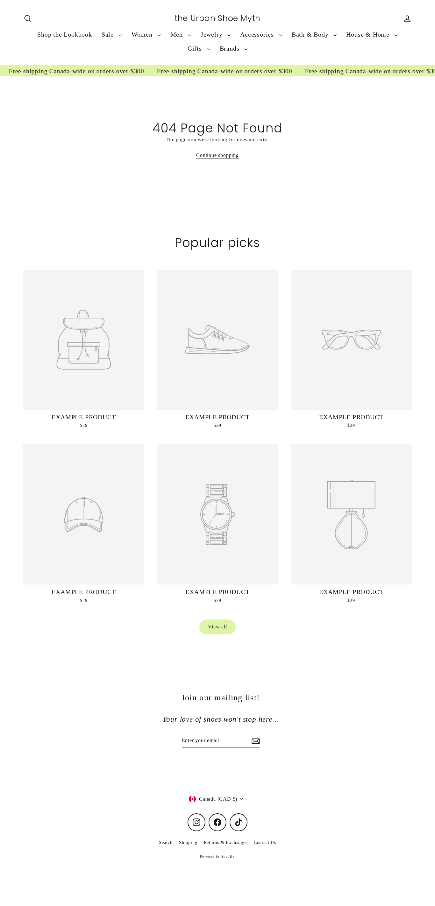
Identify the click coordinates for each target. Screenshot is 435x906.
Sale (109, 34)
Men (177, 34)
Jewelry (212, 34)
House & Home (368, 34)
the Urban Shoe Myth (217, 18)
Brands (230, 48)
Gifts (196, 48)
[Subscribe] (255, 740)
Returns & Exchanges (225, 842)
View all (217, 626)
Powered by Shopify (217, 856)
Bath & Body (311, 34)
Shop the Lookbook (64, 34)
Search (166, 842)
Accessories (258, 34)
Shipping (188, 842)
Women (143, 34)
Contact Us (265, 842)
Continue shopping (217, 155)
